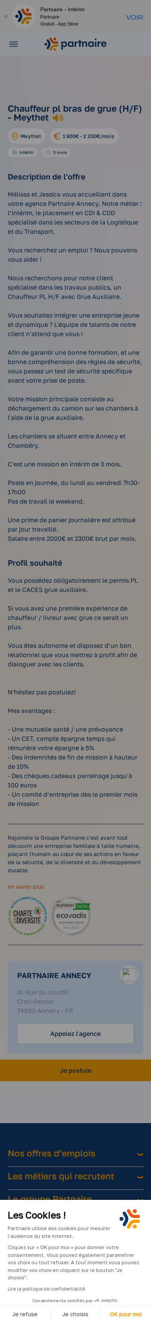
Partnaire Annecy (54, 975)
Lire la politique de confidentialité (46, 1289)
